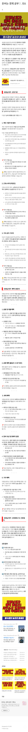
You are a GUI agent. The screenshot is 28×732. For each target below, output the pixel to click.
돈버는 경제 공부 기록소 (14, 3)
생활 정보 (6, 649)
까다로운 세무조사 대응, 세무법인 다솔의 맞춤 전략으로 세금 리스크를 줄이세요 (9, 640)
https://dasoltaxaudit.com (10, 635)
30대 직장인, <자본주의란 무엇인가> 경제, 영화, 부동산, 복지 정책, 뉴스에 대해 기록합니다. (10, 705)
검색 (21, 3)
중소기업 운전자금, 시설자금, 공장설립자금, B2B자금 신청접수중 (9, 629)
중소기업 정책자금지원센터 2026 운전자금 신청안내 (9, 626)
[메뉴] (25, 3)
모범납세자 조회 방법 (8, 656)
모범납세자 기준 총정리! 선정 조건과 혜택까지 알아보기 (11, 659)
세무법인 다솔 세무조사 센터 (9, 638)
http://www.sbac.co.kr (9, 624)
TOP (25, 727)
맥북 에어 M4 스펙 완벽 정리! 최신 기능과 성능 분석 (11, 661)
